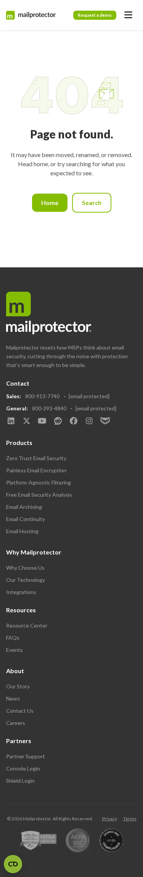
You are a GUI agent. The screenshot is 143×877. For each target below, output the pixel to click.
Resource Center (26, 625)
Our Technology (25, 580)
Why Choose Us (25, 567)
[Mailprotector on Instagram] (89, 421)
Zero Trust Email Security (36, 458)
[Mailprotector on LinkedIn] (11, 421)
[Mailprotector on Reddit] (58, 421)
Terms (130, 818)
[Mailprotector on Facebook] (73, 421)
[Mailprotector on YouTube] (42, 421)
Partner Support (25, 756)
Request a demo (95, 15)
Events (14, 650)
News (13, 698)
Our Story (18, 686)
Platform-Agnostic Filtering (38, 482)
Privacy (109, 818)
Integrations (21, 592)
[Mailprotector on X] (26, 421)
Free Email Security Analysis (39, 494)
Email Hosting (22, 531)
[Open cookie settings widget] (13, 864)
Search (91, 202)
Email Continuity (25, 519)
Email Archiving (24, 507)
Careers (15, 723)
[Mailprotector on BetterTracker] (104, 421)
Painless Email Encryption (36, 470)
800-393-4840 (49, 408)
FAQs (12, 637)
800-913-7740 (42, 396)
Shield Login (20, 780)
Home (49, 202)
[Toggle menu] (128, 15)
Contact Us (20, 710)
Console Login (23, 768)
